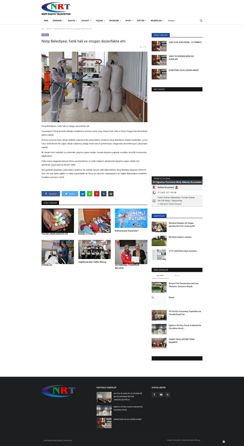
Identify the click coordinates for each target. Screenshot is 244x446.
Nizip (55, 440)
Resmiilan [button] (156, 20)
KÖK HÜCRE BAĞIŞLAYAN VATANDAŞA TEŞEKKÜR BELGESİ (128, 265)
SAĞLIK (49, 29)
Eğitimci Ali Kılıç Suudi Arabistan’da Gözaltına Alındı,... (185, 326)
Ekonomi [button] (114, 20)
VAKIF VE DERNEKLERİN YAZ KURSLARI (181, 57)
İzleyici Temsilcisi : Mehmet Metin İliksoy (183, 440)
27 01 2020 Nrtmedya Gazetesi (183, 251)
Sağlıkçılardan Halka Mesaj (92, 262)
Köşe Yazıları (161, 35)
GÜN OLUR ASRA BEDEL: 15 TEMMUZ (185, 42)
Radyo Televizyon (64, 440)
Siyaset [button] (85, 20)
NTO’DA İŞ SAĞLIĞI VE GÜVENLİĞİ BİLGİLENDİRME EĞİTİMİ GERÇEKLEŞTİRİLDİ (128, 396)
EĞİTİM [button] (141, 20)
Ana (46, 20)
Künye (171, 297)
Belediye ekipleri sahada (180, 237)
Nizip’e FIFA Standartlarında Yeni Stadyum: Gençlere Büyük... (184, 285)
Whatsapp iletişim (234, 441)
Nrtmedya (48, 440)
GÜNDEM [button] (57, 20)
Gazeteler (159, 215)
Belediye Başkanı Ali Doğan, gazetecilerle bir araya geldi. (182, 224)
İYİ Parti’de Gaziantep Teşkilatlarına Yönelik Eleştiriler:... (185, 312)
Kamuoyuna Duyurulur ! (127, 230)
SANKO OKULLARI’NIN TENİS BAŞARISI (182, 340)
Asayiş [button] (71, 20)
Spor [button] (128, 20)
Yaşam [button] (99, 20)
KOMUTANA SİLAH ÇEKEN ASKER (184, 70)
